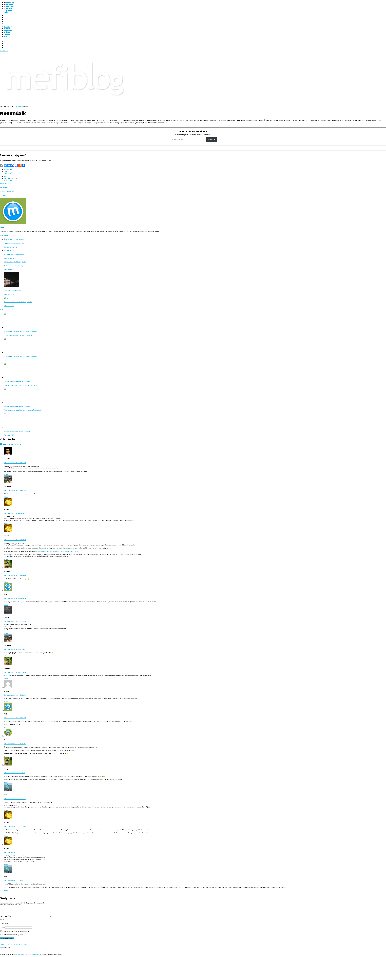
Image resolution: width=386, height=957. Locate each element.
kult (6, 12)
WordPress (20, 954)
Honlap (2, 927)
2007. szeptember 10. (11, 178)
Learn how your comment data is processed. (20, 942)
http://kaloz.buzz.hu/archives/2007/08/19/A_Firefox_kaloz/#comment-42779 (56, 551)
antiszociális (19, 106)
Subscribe (211, 139)
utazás (9, 10)
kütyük (9, 8)
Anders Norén (34, 954)
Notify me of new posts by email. (13, 935)
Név (2, 920)
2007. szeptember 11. (15, 744)
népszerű (10, 6)
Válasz (6, 474)
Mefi (5, 176)
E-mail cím (4, 923)
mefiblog (10, 3)
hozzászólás (6, 916)
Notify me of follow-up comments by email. (16, 931)
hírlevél (9, 4)
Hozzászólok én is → (10, 444)
